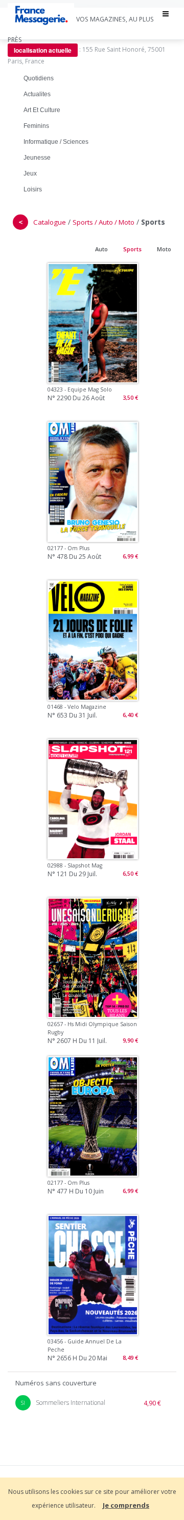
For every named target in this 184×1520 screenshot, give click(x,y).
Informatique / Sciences (56, 141)
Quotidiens (39, 78)
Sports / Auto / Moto (103, 222)
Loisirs (33, 189)
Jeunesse (37, 157)
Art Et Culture (42, 110)
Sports (132, 249)
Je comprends (126, 1505)
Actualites (37, 94)
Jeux (30, 173)
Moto (164, 249)
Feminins (36, 125)
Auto (101, 249)
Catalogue (49, 222)
